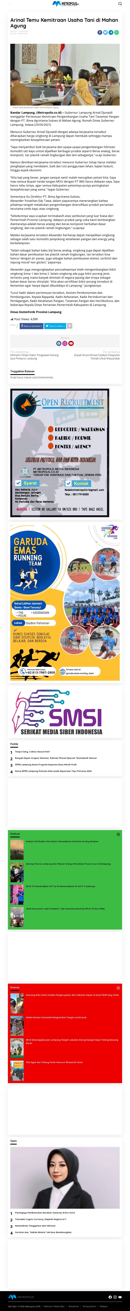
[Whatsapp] (116, 32)
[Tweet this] (105, 32)
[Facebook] (58, 343)
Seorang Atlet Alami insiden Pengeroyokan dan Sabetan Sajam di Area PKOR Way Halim (72, 995)
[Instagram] (64, 343)
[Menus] (10, 3)
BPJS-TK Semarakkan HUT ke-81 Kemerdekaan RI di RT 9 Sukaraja (60, 886)
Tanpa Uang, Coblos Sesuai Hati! (32, 751)
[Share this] (100, 32)
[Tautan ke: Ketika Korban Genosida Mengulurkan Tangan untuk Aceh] (17, 1025)
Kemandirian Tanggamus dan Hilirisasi (35, 1225)
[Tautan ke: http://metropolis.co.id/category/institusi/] (118, 834)
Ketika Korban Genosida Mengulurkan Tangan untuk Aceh (56, 1017)
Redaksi (103, 1306)
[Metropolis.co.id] (65, 4)
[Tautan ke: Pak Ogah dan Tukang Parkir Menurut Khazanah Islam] (17, 1070)
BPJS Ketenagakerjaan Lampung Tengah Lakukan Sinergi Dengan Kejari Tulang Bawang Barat (72, 1041)
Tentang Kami (89, 1306)
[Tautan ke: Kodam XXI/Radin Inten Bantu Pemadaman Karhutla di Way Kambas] (17, 849)
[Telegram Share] (111, 32)
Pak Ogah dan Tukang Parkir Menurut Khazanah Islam (54, 1062)
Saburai (13, 33)
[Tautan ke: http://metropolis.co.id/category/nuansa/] (118, 988)
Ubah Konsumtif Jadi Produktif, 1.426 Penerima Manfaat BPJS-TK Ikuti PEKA (65, 908)
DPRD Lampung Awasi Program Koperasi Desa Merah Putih (46, 764)
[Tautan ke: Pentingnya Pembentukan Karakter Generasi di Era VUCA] (65, 1178)
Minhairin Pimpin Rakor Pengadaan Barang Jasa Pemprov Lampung (34, 355)
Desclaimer (73, 1306)
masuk (27, 377)
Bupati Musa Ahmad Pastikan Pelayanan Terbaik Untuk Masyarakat (97, 355)
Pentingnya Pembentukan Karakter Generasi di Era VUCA (45, 1212)
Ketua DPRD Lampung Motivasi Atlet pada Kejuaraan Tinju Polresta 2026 (53, 771)
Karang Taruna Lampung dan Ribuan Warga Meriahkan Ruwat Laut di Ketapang (68, 864)
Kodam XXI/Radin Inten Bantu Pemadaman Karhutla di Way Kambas (62, 841)
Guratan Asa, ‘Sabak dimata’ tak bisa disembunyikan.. (43, 1232)
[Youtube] (71, 343)
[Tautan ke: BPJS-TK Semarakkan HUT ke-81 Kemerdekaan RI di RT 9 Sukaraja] (17, 894)
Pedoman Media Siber (54, 1306)
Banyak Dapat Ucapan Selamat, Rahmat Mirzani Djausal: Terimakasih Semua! (56, 758)
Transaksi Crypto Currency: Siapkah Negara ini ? (40, 1219)
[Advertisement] (65, 803)
